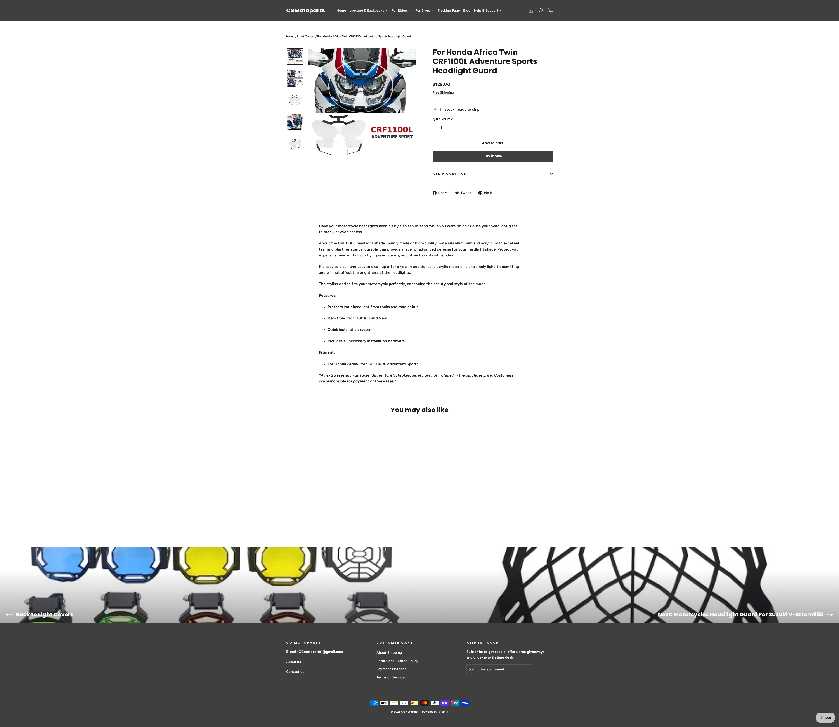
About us (293, 662)
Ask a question (450, 174)
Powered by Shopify (435, 711)
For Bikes (423, 10)
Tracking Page (449, 10)
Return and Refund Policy (397, 661)
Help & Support (486, 10)
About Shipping (389, 652)
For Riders (400, 10)
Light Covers (306, 36)
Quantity (443, 119)
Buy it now (492, 156)
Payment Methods (391, 669)
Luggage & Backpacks (367, 10)
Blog (466, 10)
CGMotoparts (305, 10)
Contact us (295, 671)
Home (341, 10)
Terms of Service (390, 677)
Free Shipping (443, 92)
